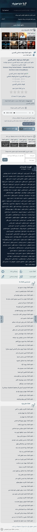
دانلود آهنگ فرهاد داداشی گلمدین (22, 53)
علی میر (17, 226)
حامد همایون (31, 198)
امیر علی (17, 184)
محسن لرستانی (22, 242)
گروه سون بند (9, 234)
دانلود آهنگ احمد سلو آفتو (26, 384)
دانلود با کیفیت (25, 129)
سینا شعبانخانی (16, 215)
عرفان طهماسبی (30, 220)
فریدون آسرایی (9, 231)
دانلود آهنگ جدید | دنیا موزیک (18, 4)
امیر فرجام (11, 184)
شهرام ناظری (8, 217)
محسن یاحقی (14, 242)
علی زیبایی (18, 223)
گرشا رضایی (16, 234)
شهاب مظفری (24, 217)
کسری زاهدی (23, 234)
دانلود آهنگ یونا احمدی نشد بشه (24, 448)
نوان (26, 262)
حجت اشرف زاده (18, 198)
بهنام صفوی (17, 193)
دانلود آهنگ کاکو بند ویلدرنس (25, 498)
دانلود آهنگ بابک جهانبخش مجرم (24, 334)
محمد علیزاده (22, 245)
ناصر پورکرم (8, 259)
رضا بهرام (18, 204)
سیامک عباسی (31, 212)
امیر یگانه (5, 184)
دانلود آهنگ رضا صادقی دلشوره (25, 361)
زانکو (11, 206)
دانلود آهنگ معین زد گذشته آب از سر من (22, 517)
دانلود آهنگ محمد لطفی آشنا (25, 455)
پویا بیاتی (21, 195)
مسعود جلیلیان (22, 251)
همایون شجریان (20, 262)
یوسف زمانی (31, 264)
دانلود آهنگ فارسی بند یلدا (26, 452)
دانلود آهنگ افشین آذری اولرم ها (24, 307)
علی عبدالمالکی (30, 226)
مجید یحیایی (16, 240)
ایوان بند (14, 190)
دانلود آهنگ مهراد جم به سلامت (24, 463)
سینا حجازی (7, 212)
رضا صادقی (5, 204)
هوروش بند (12, 262)
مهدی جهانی (31, 256)
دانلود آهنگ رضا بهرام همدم (25, 413)
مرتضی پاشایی (11, 248)
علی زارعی (32, 223)
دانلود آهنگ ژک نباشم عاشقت (25, 345)
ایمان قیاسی (24, 190)
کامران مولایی (31, 234)
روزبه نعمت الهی (17, 206)
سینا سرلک (23, 215)
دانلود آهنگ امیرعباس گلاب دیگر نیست (23, 314)
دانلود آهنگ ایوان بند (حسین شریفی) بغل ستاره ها (19, 299)
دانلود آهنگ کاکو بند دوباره (26, 467)
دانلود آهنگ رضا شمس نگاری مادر (24, 479)
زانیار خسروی (5, 206)
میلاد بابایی (15, 259)
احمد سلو (5, 176)
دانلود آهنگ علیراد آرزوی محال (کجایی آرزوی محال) (19, 349)
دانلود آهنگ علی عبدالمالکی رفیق (24, 444)
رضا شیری (12, 204)
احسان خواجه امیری (29, 176)
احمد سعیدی (12, 176)
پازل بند (32, 195)
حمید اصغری (31, 201)
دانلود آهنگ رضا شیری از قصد (25, 425)
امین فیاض (11, 187)
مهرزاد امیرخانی (30, 259)
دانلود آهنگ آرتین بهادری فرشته (25, 399)
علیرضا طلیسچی (14, 229)
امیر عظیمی (23, 184)
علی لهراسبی (23, 226)
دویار (33, 204)
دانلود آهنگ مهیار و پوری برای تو (24, 391)
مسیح (24, 253)
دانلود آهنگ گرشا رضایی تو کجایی (24, 326)
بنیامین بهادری (30, 193)
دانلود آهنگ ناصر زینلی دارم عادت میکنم (22, 322)
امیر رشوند (4, 182)
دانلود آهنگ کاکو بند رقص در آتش (24, 409)
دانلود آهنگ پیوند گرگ (27, 365)
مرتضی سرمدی (30, 251)
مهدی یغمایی (16, 256)
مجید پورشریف (8, 237)
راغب (29, 204)
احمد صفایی (31, 179)
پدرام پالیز (27, 195)
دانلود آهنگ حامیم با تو (27, 318)
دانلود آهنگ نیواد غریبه (27, 486)
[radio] (26, 92)
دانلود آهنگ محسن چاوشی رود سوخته (23, 338)
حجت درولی (10, 198)
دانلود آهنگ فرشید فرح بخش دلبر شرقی (22, 330)
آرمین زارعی (26, 173)
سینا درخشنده (31, 215)
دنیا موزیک (29, 101)
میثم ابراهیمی (22, 259)
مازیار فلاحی (31, 237)
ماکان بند (25, 237)
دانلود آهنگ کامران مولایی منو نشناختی (22, 428)
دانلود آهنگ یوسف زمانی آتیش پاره (24, 513)
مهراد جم (9, 256)
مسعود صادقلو (30, 253)
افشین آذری (20, 179)
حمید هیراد (9, 201)
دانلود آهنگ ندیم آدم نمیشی (25, 303)
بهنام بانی (24, 193)
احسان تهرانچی (7, 173)
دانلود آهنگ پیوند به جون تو (25, 287)
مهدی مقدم (24, 256)
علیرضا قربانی (6, 229)
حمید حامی (24, 201)
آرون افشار (20, 173)
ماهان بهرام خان (17, 237)
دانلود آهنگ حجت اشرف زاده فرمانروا (23, 521)
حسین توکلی (14, 195)
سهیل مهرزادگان (9, 209)
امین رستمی (19, 187)
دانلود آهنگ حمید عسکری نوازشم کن (23, 295)
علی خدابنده (15, 220)
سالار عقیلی (31, 209)
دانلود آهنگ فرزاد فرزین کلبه (26, 505)
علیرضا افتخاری (30, 229)
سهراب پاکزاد (17, 209)
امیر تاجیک (11, 182)
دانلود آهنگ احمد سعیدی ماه (25, 368)
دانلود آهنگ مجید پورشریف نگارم (24, 380)
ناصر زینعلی (31, 262)
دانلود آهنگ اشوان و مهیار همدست (24, 502)
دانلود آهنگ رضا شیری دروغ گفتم (24, 341)
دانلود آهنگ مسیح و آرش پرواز (25, 436)
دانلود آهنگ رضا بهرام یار (26, 417)
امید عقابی (24, 182)
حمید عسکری (16, 201)
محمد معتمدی (7, 245)
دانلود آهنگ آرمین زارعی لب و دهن (24, 459)
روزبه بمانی (25, 206)
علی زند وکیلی (25, 223)
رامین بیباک (24, 204)
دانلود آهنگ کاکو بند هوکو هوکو (24, 482)
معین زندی (18, 253)
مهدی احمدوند (10, 253)
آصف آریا (14, 173)
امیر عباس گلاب (30, 184)
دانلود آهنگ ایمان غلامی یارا (26, 475)
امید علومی (17, 182)
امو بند (14, 179)
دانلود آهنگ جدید (18, 25)
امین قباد (5, 187)
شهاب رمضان (31, 217)
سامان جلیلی (25, 209)
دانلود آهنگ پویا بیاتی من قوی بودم (23, 376)
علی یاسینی (11, 226)
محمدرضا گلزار (19, 248)
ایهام (19, 190)
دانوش (3, 201)
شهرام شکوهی (16, 217)
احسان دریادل (20, 176)
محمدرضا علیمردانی (29, 248)
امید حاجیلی (31, 182)
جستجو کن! (5, 10)
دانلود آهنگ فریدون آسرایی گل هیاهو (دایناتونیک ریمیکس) (17, 388)
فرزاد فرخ (23, 231)
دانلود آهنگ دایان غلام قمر (26, 395)
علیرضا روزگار (23, 229)
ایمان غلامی (31, 190)
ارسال (5, 160)
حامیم (25, 198)
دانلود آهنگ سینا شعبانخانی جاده (24, 509)
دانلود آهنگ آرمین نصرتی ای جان (24, 353)
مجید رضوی (24, 240)
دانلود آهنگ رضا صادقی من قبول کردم (23, 471)
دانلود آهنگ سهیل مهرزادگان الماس (23, 421)
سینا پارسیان (15, 212)
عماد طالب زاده (30, 231)
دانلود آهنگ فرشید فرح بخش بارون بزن (22, 494)
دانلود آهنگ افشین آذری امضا (25, 372)
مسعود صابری (13, 251)
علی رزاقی (8, 220)
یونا (26, 264)
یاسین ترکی (5, 262)
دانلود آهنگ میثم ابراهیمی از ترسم (24, 291)
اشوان (25, 179)
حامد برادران (7, 195)
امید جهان (8, 179)
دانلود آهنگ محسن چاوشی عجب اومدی (22, 440)
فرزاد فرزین (17, 231)
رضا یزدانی (32, 206)
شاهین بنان (8, 215)
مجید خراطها (31, 240)
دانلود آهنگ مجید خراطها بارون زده (24, 432)
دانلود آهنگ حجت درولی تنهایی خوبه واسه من (20, 490)
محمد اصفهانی (30, 245)
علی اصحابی (23, 220)
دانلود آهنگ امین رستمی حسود (25, 357)
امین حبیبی (25, 187)
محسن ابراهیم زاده (7, 240)
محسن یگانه (6, 242)
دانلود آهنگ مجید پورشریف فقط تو (24, 311)
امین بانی (32, 187)
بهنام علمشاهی (9, 193)
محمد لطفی (15, 245)
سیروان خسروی (22, 212)
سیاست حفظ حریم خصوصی (11, 529)
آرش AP (32, 173)
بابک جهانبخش (7, 190)
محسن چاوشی (30, 242)
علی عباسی (11, 223)
